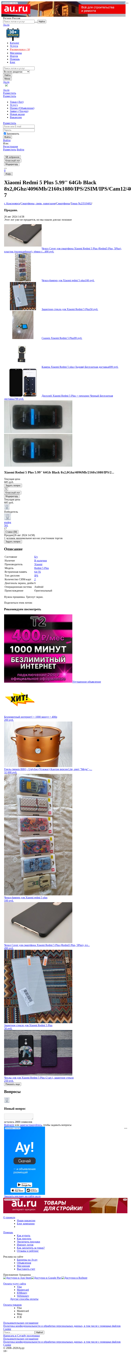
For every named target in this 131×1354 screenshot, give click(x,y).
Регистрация (10, 146)
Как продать (24, 1238)
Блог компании (26, 1223)
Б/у (36, 556)
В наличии (40, 560)
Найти (7, 75)
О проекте (9, 1217)
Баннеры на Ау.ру (27, 1259)
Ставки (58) (11, 532)
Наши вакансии (26, 1220)
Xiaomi (38, 564)
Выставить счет (26, 1268)
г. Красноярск (12, 203)
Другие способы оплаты (24, 1299)
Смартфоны (63, 203)
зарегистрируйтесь (31, 1124)
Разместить (9, 93)
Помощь (8, 1232)
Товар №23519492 (81, 203)
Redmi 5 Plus (41, 568)
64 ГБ (37, 571)
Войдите (9, 1124)
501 (6, 525)
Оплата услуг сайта (14, 1283)
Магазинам (23, 1265)
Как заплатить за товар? (31, 1247)
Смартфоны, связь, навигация (38, 203)
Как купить (23, 1235)
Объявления (24, 1262)
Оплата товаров (12, 1304)
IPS (36, 575)
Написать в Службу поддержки (21, 1335)
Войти (7, 140)
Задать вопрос (13, 485)
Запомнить (12, 133)
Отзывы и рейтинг (28, 1250)
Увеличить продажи (28, 1241)
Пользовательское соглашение (20, 1322)
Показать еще (12, 1084)
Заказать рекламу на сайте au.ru (22, 1196)
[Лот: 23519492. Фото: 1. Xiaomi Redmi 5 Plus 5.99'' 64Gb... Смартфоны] (38, 432)
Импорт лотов (25, 1244)
